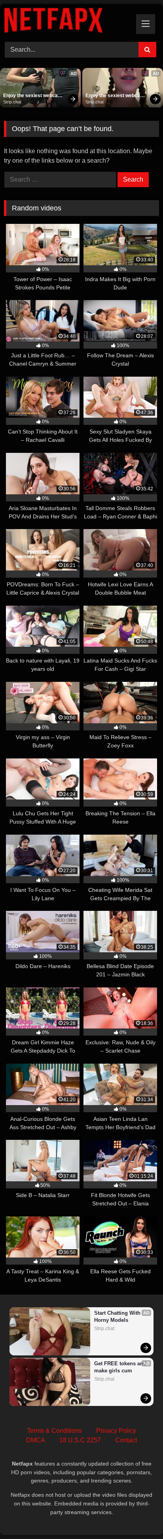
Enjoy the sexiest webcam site (33, 96)
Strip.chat (12, 101)
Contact (126, 1440)
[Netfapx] (67, 22)
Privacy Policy (116, 1430)
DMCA (35, 1440)
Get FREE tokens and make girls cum (120, 1367)
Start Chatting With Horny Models (118, 1316)
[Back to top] (138, 1515)
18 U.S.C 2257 (80, 1440)
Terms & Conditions (54, 1430)
